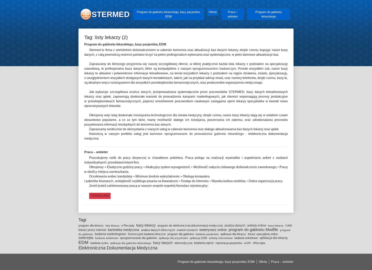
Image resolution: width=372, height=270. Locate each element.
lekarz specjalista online (263, 234)
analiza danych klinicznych (158, 230)
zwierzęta (86, 238)
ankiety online (257, 225)
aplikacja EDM (199, 238)
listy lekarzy (112, 225)
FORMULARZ (100, 195)
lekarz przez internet (92, 230)
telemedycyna (184, 243)
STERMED (111, 14)
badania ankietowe (246, 238)
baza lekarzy (276, 225)
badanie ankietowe (107, 238)
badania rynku (99, 243)
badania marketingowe (111, 234)
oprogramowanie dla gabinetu (139, 238)
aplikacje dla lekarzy (233, 234)
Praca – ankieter (233, 14)
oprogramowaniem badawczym (214, 68)
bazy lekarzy (146, 225)
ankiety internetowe (221, 238)
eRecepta (259, 243)
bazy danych (163, 243)
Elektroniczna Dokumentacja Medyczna (118, 247)
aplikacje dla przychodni (174, 238)
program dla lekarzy (91, 225)
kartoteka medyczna (124, 230)
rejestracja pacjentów (229, 243)
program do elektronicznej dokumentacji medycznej (190, 225)
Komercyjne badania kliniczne (147, 234)
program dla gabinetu (181, 234)
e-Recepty (128, 225)
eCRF (248, 243)
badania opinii (204, 243)
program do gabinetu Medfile (254, 229)
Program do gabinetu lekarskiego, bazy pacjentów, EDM (168, 14)
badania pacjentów (208, 234)
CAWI (288, 225)
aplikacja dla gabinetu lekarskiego (131, 243)
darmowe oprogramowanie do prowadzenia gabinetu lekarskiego (197, 133)
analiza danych (140, 92)
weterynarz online (213, 230)
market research (187, 230)
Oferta (213, 12)
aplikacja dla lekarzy (274, 238)
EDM (84, 242)
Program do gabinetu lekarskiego (268, 14)
